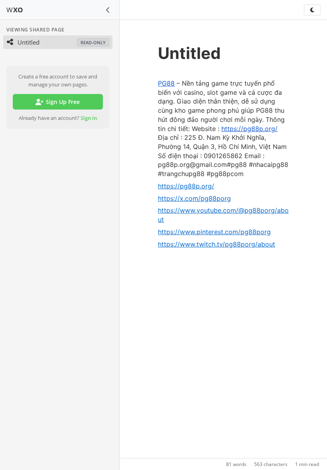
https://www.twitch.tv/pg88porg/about (216, 244)
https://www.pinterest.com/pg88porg (214, 232)
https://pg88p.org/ (249, 129)
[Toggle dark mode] (312, 10)
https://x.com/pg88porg (194, 198)
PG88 (166, 83)
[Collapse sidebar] (108, 10)
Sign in (89, 117)
